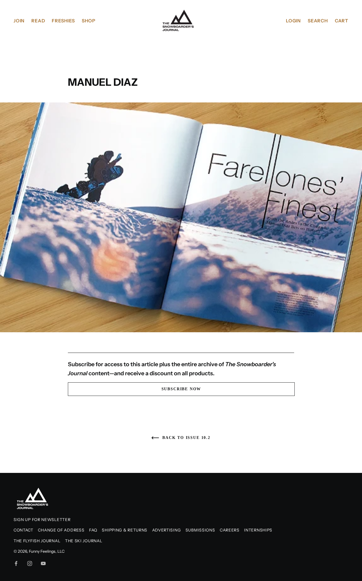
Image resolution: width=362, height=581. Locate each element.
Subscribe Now (181, 389)
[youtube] (43, 563)
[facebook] (16, 563)
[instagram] (29, 563)
